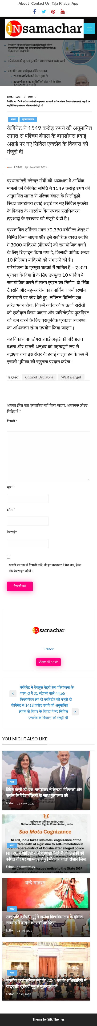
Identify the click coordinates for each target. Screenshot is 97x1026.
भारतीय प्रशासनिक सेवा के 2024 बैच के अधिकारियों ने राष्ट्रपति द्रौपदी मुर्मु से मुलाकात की (46, 984)
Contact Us (40, 3)
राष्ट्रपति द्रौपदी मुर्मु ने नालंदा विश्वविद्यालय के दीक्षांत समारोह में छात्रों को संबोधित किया (44, 920)
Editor (18, 167)
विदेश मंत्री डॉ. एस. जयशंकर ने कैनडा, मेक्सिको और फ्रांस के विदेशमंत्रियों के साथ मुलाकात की (44, 793)
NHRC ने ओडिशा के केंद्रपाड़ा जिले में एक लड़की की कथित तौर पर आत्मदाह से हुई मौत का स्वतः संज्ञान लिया (46, 856)
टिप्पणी (12, 421)
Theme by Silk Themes (48, 1019)
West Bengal (71, 377)
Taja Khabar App (65, 3)
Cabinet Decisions (39, 377)
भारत (30, 97)
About (24, 3)
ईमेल (11, 510)
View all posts (48, 662)
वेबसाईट (12, 532)
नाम (10, 487)
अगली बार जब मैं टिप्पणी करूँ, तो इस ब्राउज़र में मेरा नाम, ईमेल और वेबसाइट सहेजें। (45, 568)
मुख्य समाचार (28, 119)
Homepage (14, 97)
